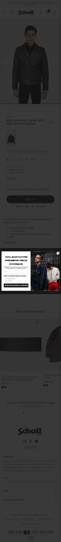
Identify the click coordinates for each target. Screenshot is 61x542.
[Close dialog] (57, 253)
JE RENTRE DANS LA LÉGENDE (16, 285)
